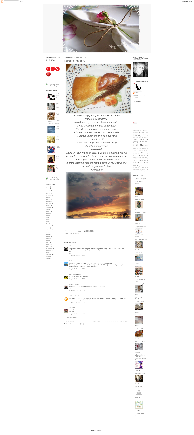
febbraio (48, 191)
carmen (74, 231)
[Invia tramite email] (85, 231)
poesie (144, 159)
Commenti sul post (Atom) (77, 324)
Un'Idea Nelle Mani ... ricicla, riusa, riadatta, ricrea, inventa (141, 180)
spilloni (144, 167)
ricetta (82, 142)
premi (134, 162)
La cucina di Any (139, 328)
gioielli (135, 145)
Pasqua (143, 155)
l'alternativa (72, 246)
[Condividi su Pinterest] (93, 231)
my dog (144, 153)
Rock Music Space (140, 226)
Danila (71, 261)
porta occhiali (136, 160)
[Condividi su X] (89, 231)
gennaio (48, 193)
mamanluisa (72, 274)
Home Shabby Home (141, 284)
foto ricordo (142, 143)
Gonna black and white (58, 105)
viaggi (144, 171)
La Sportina (138, 186)
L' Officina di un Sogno (75, 296)
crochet (144, 135)
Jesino (71, 284)
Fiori (134, 143)
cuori (144, 139)
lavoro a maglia (142, 148)
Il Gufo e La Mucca (140, 342)
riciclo (135, 165)
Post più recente (69, 321)
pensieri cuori (136, 159)
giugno (48, 187)
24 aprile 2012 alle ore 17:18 (77, 290)
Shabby (137, 167)
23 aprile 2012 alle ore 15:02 (77, 279)
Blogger (100, 430)
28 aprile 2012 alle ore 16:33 (77, 314)
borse (144, 130)
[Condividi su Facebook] (91, 231)
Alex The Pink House (141, 239)
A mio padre (57, 127)
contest (136, 134)
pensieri (141, 157)
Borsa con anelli (57, 167)
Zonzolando (138, 266)
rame (141, 162)
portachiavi (143, 160)
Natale (135, 155)
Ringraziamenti (144, 165)
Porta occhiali (58, 147)
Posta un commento (72, 317)
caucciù (142, 132)
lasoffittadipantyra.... (141, 373)
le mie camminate (138, 150)
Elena (70, 307)
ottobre (48, 205)
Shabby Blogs (139, 400)
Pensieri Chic (139, 315)
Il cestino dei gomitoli (96, 146)
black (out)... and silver (57, 96)
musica (135, 154)
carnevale (135, 132)
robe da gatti (138, 386)
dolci (142, 141)
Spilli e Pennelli (139, 301)
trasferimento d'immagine (139, 169)
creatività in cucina (74, 233)
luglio (47, 209)
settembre (48, 207)
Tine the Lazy (139, 297)
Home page (96, 321)
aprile (47, 197)
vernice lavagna (137, 171)
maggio (48, 213)
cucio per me (137, 137)
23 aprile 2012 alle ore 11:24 (77, 269)
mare (144, 152)
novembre (49, 195)
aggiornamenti (136, 130)
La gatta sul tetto (140, 279)
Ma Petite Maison (140, 199)
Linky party (138, 152)
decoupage (135, 141)
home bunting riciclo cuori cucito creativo (140, 147)
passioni (135, 157)
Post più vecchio (123, 321)
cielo (147, 132)
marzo (47, 189)
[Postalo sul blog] (87, 231)
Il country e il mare (140, 212)
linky (147, 150)
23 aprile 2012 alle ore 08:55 (77, 255)
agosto (48, 232)
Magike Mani (138, 253)
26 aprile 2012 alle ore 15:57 (77, 302)
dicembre (48, 201)
